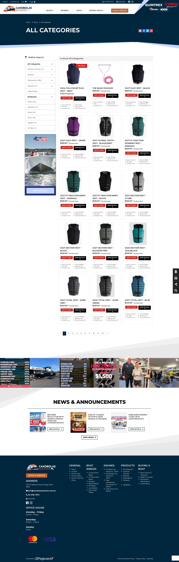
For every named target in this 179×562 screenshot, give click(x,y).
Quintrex (92, 481)
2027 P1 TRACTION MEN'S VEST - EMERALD (72, 197)
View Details (80, 98)
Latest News (145, 484)
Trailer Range (32, 91)
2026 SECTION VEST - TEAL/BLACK (135, 249)
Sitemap (150, 559)
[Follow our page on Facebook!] (129, 2)
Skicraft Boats (94, 484)
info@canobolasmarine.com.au (42, 491)
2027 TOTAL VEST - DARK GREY (73, 301)
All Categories (34, 64)
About (5, 2)
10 (103, 333)
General (75, 465)
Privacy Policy (76, 476)
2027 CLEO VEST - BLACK (137, 88)
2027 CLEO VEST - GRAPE (72, 140)
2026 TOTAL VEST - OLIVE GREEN (105, 301)
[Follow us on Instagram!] (132, 2)
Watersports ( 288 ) (35, 80)
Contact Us (14, 2)
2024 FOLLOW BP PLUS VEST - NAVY (72, 89)
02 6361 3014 (109, 2)
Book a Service (120, 11)
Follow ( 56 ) (32, 102)
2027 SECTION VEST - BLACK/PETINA (103, 249)
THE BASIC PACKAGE (103, 88)
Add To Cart (66, 98)
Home (28, 22)
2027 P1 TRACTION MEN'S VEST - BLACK (105, 197)
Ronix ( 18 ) (32, 118)
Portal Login (75, 474)
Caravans (126, 480)
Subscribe (31, 499)
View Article (54, 429)
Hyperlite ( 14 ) (33, 107)
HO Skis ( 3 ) (32, 128)
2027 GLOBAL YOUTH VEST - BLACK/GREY (103, 141)
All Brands (32, 97)
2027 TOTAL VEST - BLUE (137, 300)
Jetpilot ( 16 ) (32, 123)
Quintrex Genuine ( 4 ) (36, 69)
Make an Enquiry (40, 190)
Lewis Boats (93, 488)
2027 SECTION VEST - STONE (135, 197)
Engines (109, 465)
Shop (78, 11)
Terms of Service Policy (126, 559)
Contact (74, 471)
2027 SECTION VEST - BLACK (71, 249)
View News (88, 437)
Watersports (127, 478)
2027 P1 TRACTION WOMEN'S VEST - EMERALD (134, 143)
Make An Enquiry (146, 477)
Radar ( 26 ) (32, 112)
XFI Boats (92, 486)
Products (128, 465)
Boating (30, 75)
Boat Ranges (91, 467)
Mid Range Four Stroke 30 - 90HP (112, 476)
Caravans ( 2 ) (32, 86)
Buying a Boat (144, 467)
